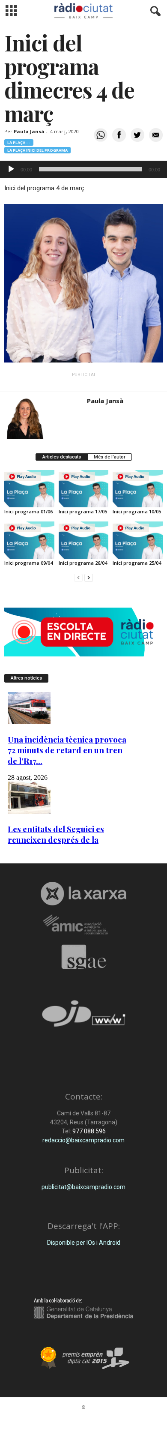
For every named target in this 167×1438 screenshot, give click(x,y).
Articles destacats (61, 457)
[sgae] (83, 956)
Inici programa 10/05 (137, 511)
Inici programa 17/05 (83, 511)
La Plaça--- (18, 142)
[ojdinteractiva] (83, 1017)
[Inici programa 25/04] (138, 540)
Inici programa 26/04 (83, 563)
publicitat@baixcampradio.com (83, 1186)
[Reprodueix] (11, 169)
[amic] (83, 924)
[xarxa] (83, 893)
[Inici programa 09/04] (29, 540)
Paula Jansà (29, 131)
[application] (83, 169)
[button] (153, 11)
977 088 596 (88, 1131)
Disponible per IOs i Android (83, 1242)
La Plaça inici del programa (37, 150)
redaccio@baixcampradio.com (83, 1140)
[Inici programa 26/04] (84, 540)
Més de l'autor (109, 457)
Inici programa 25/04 (137, 563)
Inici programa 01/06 (28, 511)
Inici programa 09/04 (28, 563)
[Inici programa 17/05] (84, 488)
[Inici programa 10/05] (138, 488)
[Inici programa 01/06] (29, 488)
